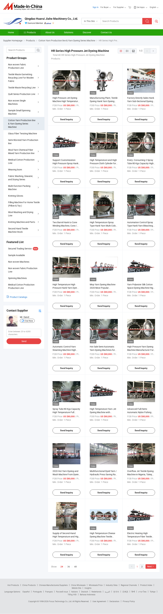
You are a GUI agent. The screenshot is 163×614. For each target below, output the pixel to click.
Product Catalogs (18, 296)
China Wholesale (78, 585)
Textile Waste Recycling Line (21, 87)
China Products (29, 585)
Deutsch (84, 591)
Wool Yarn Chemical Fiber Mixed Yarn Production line (21, 151)
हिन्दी (133, 591)
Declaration (114, 601)
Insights (88, 588)
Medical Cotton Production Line (21, 161)
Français (49, 591)
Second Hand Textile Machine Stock (18, 230)
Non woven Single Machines (17, 102)
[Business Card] (40, 311)
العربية (107, 591)
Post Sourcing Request (156, 21)
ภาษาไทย (142, 591)
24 (61, 566)
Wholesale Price (96, 585)
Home (11, 32)
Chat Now (28, 320)
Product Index (146, 585)
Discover (87, 32)
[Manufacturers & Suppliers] (23, 6)
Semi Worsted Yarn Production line (23, 141)
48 (75, 566)
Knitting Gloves (15, 195)
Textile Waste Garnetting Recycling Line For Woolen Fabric (21, 77)
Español (26, 591)
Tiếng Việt (72, 594)
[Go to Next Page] (153, 50)
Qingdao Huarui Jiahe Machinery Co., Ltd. (51, 18)
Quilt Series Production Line (21, 94)
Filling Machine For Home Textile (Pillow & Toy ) (24, 204)
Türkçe (152, 591)
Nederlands (96, 591)
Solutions (68, 32)
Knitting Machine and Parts (21, 221)
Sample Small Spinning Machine (19, 112)
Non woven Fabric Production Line (17, 66)
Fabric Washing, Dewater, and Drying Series (20, 178)
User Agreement (99, 601)
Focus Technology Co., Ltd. (60, 601)
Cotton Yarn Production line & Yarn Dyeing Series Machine (21, 123)
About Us (49, 32)
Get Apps (140, 7)
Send (23, 341)
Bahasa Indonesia (87, 594)
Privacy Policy (129, 601)
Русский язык (62, 591)
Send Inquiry (66, 119)
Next (149, 566)
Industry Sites (111, 585)
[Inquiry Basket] (130, 7)
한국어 (116, 591)
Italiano (74, 591)
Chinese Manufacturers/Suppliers (53, 585)
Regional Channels (129, 585)
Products (31, 32)
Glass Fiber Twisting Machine (22, 133)
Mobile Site (76, 588)
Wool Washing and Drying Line (20, 214)
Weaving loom (15, 169)
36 (68, 566)
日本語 (125, 591)
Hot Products (13, 585)
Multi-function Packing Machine (19, 187)
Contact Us (106, 32)
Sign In (96, 7)
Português (37, 591)
